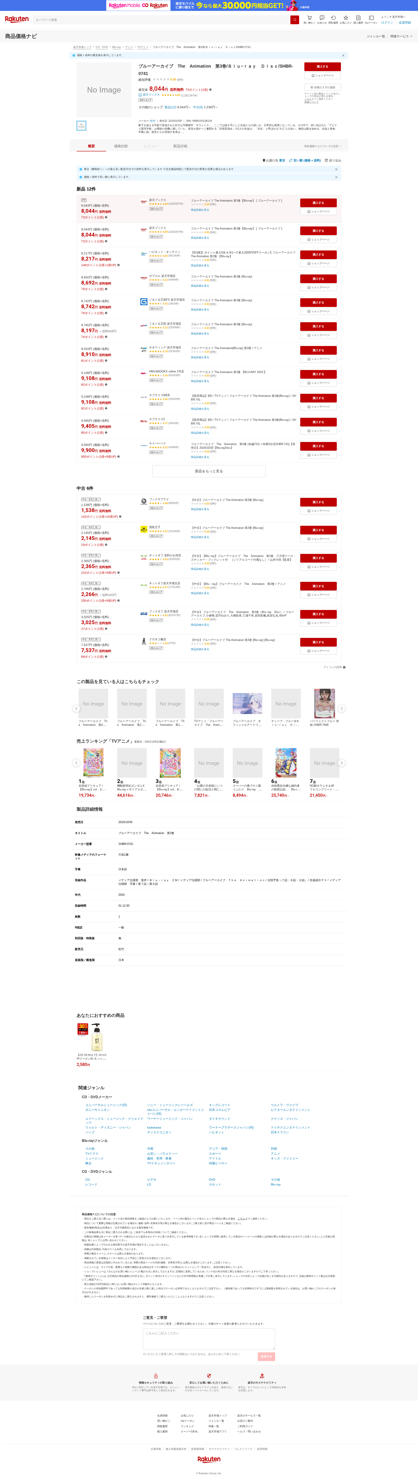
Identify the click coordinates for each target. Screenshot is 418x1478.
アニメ (129, 47)
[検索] (294, 19)
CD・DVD (102, 47)
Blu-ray (116, 47)
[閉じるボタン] (344, 55)
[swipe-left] (76, 708)
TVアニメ (142, 47)
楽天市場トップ (82, 47)
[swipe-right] (341, 708)
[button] (322, 19)
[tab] (91, 146)
